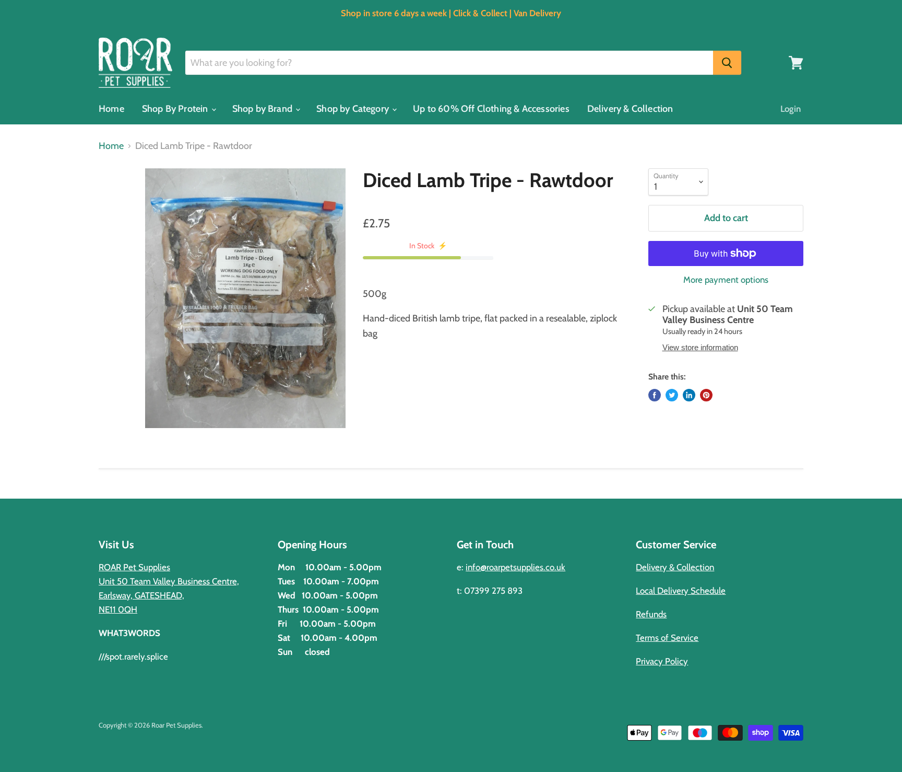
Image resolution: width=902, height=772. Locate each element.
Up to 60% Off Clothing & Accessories (491, 108)
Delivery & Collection (630, 108)
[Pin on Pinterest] (706, 395)
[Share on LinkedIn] (689, 395)
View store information (700, 347)
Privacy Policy (662, 661)
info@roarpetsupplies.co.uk (515, 567)
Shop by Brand (263, 108)
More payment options (725, 280)
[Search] (727, 63)
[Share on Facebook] (654, 395)
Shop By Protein (176, 108)
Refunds (651, 614)
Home (111, 108)
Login (790, 108)
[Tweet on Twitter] (672, 395)
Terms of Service (667, 637)
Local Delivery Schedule (681, 590)
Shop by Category (353, 108)
